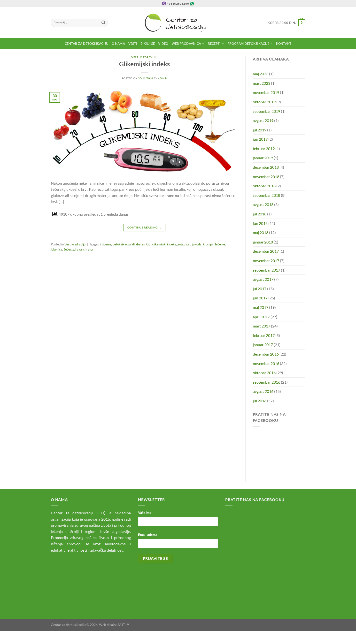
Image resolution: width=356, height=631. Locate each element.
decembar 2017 (266, 251)
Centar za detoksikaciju (86, 44)
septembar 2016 (266, 382)
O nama (118, 44)
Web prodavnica (186, 44)
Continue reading (144, 227)
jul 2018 (259, 214)
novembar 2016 (266, 363)
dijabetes (138, 244)
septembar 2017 (266, 270)
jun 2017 (260, 298)
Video (163, 44)
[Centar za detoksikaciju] (178, 22)
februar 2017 (264, 335)
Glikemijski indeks (144, 64)
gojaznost (184, 244)
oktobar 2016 (264, 372)
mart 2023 (261, 83)
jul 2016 (259, 400)
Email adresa (147, 534)
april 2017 (261, 316)
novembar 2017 (266, 260)
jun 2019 (260, 139)
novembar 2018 (266, 176)
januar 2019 (263, 157)
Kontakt (284, 44)
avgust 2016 (263, 391)
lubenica (56, 249)
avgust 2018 (263, 204)
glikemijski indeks (164, 244)
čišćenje (105, 244)
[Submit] (103, 23)
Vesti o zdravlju (144, 57)
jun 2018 (260, 223)
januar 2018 (263, 242)
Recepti (214, 44)
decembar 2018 (266, 167)
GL (148, 244)
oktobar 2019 (264, 101)
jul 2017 (259, 288)
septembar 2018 (266, 195)
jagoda (196, 244)
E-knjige (147, 44)
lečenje (220, 244)
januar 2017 (263, 344)
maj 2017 (260, 307)
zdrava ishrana (82, 249)
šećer (67, 249)
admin (162, 78)
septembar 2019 (266, 111)
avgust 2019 (263, 120)
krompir (208, 244)
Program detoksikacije (248, 44)
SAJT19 (123, 625)
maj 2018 (260, 232)
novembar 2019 (266, 92)
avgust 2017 (263, 279)
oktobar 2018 (264, 185)
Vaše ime (144, 512)
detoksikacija (122, 244)
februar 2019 (264, 148)
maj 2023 (260, 73)
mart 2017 (261, 326)
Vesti (132, 44)
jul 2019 (259, 130)
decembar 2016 (266, 354)
